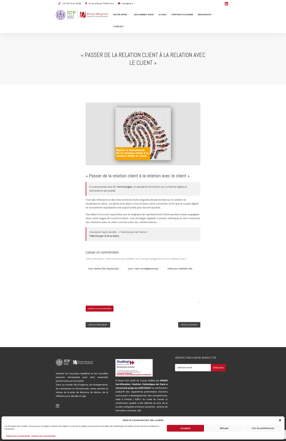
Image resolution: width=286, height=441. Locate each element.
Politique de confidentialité (18, 436)
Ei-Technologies (122, 187)
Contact (118, 26)
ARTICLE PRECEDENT (98, 325)
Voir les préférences (263, 428)
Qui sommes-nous (144, 14)
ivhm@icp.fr (127, 3)
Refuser (224, 428)
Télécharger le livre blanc (104, 236)
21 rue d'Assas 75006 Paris (101, 3)
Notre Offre (120, 14)
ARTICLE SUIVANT (189, 325)
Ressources (204, 14)
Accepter (185, 428)
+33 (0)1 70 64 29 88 (71, 3)
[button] (280, 420)
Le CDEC (163, 14)
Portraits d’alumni (182, 14)
